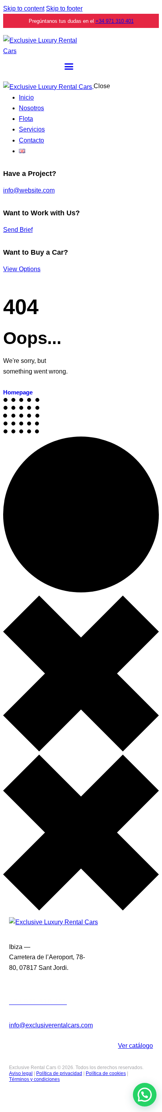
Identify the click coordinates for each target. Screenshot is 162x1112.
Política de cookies (106, 1073)
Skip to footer (64, 8)
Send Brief (18, 229)
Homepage (18, 392)
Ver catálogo (135, 1045)
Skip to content (23, 8)
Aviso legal (21, 1073)
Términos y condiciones (34, 1079)
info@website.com (29, 190)
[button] (144, 1094)
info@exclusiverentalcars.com (51, 1025)
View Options (21, 269)
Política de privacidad (59, 1073)
